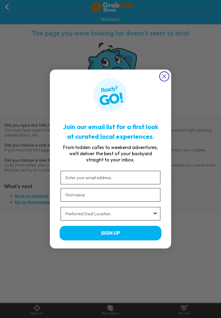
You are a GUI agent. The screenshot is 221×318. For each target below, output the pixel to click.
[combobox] (109, 213)
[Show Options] (155, 213)
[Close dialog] (164, 76)
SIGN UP (110, 233)
